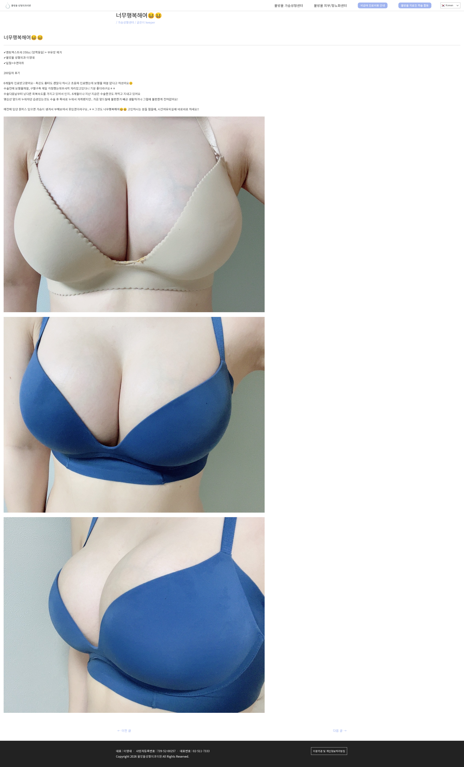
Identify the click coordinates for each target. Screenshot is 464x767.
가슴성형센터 (126, 22)
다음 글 (340, 730)
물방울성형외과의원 (149, 756)
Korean (449, 5)
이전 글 (124, 730)
